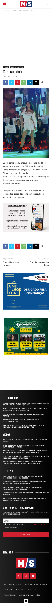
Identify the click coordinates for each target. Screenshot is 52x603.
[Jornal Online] (26, 4)
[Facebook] (5, 82)
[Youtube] (33, 576)
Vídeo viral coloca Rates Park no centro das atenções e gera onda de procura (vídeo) (26, 457)
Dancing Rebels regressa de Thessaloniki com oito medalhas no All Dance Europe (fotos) (24, 426)
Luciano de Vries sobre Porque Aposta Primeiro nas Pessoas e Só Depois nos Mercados (24, 482)
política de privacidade (35, 525)
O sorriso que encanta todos (39, 263)
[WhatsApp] (23, 82)
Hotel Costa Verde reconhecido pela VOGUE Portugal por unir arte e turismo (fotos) (25, 409)
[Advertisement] (26, 39)
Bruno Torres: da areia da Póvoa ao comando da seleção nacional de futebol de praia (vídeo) (23, 463)
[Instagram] (26, 576)
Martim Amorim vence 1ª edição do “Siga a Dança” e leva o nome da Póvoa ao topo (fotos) (26, 404)
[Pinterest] (17, 82)
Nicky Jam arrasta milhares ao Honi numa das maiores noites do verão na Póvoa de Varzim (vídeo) (25, 451)
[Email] (36, 82)
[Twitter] (11, 82)
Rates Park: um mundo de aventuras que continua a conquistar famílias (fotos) (24, 499)
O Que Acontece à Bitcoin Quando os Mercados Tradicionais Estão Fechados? (22, 488)
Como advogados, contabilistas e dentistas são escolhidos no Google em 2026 (23, 477)
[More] (42, 82)
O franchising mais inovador (11, 263)
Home (5, 10)
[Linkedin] (30, 82)
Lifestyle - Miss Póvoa (27, 10)
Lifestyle (13, 10)
